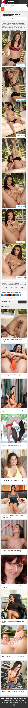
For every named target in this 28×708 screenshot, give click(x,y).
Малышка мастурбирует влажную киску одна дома (13, 410)
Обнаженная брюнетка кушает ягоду (11, 551)
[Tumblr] (18, 295)
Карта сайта (5, 702)
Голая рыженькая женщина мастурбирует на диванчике (13, 586)
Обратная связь (14, 702)
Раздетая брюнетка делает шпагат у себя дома (12, 446)
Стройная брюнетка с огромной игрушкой (12, 691)
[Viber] (20, 295)
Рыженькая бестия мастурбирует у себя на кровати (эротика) (13, 516)
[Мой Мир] (6, 295)
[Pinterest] (8, 295)
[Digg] (10, 295)
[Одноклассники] (4, 295)
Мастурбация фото (11, 297)
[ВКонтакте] (2, 295)
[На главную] (10, 2)
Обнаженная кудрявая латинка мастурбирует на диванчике (13, 481)
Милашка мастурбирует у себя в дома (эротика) (11, 340)
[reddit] (12, 295)
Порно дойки (23, 702)
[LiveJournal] (14, 295)
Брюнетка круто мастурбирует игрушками (12, 375)
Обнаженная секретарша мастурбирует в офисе (12, 622)
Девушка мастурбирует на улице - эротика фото (12, 657)
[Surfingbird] (16, 295)
